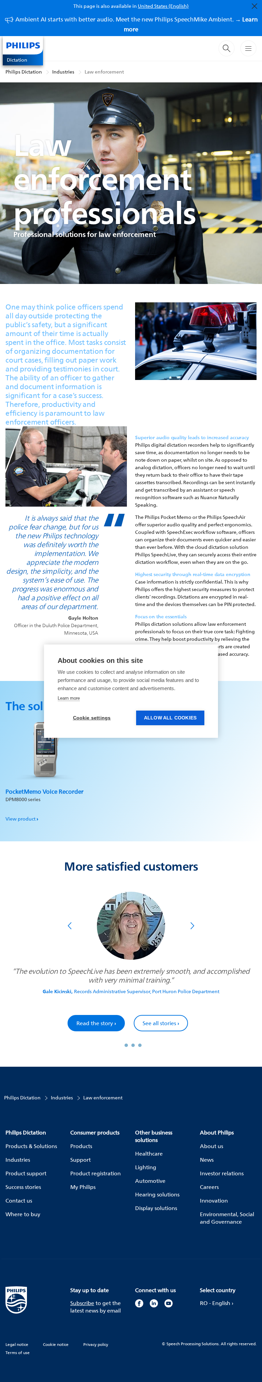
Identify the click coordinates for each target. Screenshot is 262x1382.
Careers (209, 1187)
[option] (44, 768)
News (207, 1159)
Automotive (150, 1181)
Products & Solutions (31, 1146)
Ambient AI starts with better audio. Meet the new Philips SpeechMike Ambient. (136, 24)
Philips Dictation (23, 71)
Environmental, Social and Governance (227, 1217)
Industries (63, 71)
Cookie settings (92, 717)
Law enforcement (104, 71)
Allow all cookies (170, 717)
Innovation (214, 1200)
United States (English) (163, 6)
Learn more (69, 698)
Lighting (145, 1167)
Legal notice (16, 1344)
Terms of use (17, 1352)
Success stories (23, 1187)
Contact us (18, 1200)
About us (211, 1146)
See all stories (165, 1023)
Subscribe (82, 1303)
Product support (25, 1173)
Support (80, 1159)
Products (81, 1146)
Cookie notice (56, 1344)
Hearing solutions (157, 1194)
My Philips (83, 1187)
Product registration (95, 1173)
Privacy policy (95, 1344)
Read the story (100, 1023)
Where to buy (22, 1214)
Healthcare (149, 1153)
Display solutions (156, 1208)
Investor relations (222, 1173)
